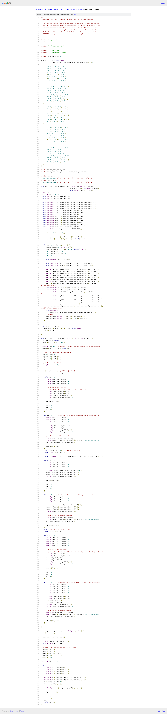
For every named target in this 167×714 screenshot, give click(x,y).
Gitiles (12, 711)
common (75, 9)
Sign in (163, 3)
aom (47, 9)
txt (159, 711)
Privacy (17, 711)
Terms (22, 711)
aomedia (39, 9)
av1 (68, 9)
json (163, 711)
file (75, 14)
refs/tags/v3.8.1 (56, 9)
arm (82, 9)
